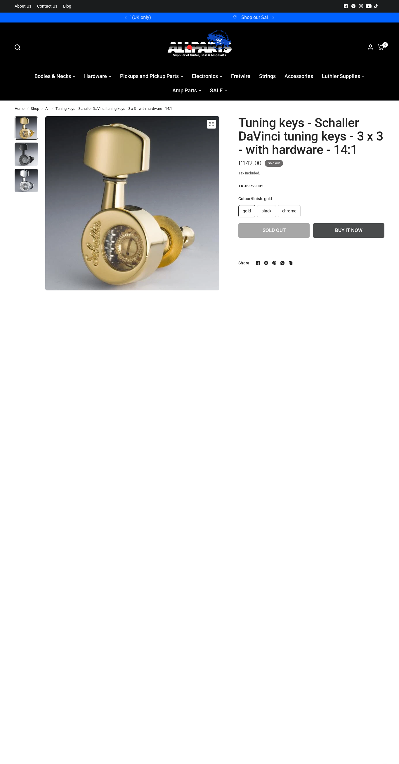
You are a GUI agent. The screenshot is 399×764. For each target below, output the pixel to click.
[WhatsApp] (282, 262)
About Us (23, 6)
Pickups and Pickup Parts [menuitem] (149, 76)
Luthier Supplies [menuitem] (341, 76)
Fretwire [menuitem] (240, 76)
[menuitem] (24, 6)
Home (20, 108)
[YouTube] (368, 6)
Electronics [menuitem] (205, 76)
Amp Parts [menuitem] (184, 90)
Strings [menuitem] (267, 76)
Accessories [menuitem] (298, 76)
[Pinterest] (274, 262)
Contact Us (47, 6)
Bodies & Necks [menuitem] (52, 76)
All (47, 108)
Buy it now (348, 230)
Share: (244, 263)
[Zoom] (211, 124)
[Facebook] (346, 6)
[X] (353, 6)
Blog (67, 6)
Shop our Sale (204, 17)
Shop (35, 108)
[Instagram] (361, 6)
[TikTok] (376, 6)
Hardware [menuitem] (95, 76)
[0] (379, 47)
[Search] (19, 47)
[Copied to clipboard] (290, 262)
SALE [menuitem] (216, 90)
